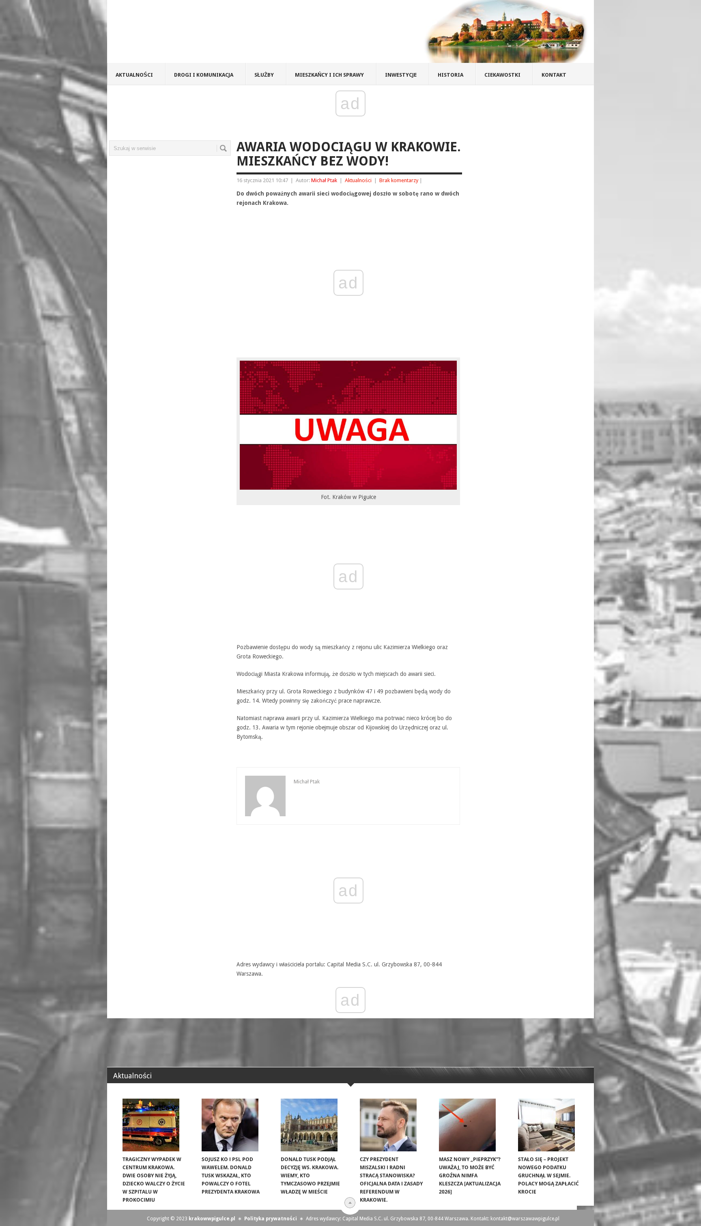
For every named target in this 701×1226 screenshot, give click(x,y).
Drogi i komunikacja (203, 75)
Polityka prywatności (270, 1219)
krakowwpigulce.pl (212, 1219)
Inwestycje (401, 75)
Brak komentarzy (398, 180)
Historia (450, 75)
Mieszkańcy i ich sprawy (329, 75)
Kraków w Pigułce (226, 34)
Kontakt (554, 75)
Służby (264, 75)
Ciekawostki (502, 75)
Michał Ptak (324, 180)
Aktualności (134, 75)
